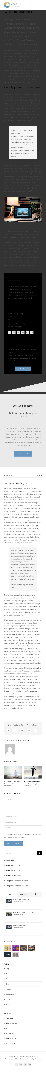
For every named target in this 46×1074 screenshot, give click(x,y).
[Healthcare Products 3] (9, 900)
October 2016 (10, 1028)
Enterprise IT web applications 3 (17, 881)
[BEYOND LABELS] (23, 948)
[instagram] (14, 332)
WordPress (37, 1059)
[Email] (35, 730)
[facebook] (9, 332)
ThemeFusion (9, 1059)
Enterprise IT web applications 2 (17, 886)
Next (38, 475)
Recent (23, 894)
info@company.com (19, 316)
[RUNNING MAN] (8, 954)
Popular (10, 894)
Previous (9, 475)
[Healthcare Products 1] (9, 926)
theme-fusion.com (18, 319)
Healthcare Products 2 (13, 870)
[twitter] (18, 332)
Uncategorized (11, 994)
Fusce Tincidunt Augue (32, 782)
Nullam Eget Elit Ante (12, 782)
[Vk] (28, 730)
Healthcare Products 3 (13, 865)
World (8, 1004)
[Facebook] (8, 730)
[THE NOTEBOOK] (15, 954)
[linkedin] (27, 332)
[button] (5, 776)
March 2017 (9, 1018)
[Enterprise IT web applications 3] (9, 913)
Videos (8, 999)
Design (8, 974)
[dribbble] (31, 332)
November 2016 (11, 1023)
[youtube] (22, 332)
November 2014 (11, 1038)
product (8, 989)
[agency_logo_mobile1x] (13, 2)
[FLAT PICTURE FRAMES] (8, 948)
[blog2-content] (23, 198)
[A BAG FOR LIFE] (15, 948)
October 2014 (10, 1043)
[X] (15, 730)
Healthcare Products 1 (13, 875)
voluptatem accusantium (22, 352)
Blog (7, 969)
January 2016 (10, 1033)
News (8, 984)
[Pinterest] (22, 730)
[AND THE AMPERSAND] (31, 948)
